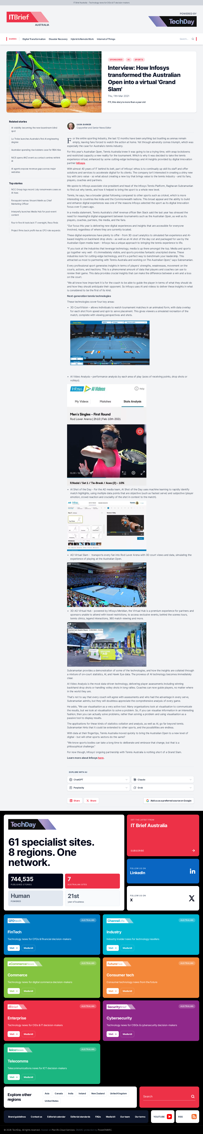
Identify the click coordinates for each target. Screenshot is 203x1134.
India (70, 1093)
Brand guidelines (17, 1116)
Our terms (140, 1116)
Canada (59, 1093)
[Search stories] (192, 1096)
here (101, 757)
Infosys (80, 163)
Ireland (82, 1093)
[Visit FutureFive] (124, 963)
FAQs (98, 1116)
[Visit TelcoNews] (25, 1049)
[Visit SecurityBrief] (124, 1006)
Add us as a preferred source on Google (171, 800)
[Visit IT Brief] (25, 1006)
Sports (139, 59)
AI (129, 59)
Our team (125, 1116)
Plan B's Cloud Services (63, 1129)
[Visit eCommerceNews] (25, 963)
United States (51, 1100)
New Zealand (98, 1093)
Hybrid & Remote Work (82, 39)
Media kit (28, 948)
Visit (12, 948)
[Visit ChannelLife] (124, 920)
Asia (47, 1093)
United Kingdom (118, 1093)
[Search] (193, 39)
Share (77, 800)
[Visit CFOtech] (25, 920)
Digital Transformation (34, 39)
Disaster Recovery (58, 39)
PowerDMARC (105, 1129)
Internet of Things (106, 39)
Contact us (36, 1116)
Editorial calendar (56, 1116)
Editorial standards (80, 1116)
